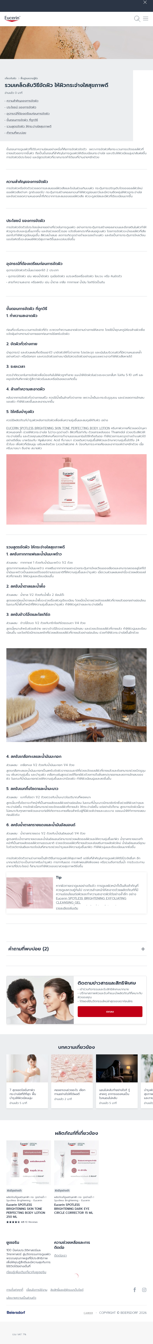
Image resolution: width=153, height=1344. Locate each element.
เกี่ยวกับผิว (10, 78)
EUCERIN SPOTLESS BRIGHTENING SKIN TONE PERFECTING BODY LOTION (58, 428)
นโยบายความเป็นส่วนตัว (21, 1298)
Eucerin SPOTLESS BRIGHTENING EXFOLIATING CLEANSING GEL (91, 900)
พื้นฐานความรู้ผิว (29, 78)
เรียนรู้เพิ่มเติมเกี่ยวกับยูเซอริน (26, 1272)
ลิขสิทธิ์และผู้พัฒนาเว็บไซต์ (66, 1290)
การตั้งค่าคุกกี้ (14, 1290)
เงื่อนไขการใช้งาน (36, 1290)
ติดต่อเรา (60, 1255)
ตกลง (110, 1011)
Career (88, 1313)
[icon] (134, 1289)
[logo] (12, 19)
